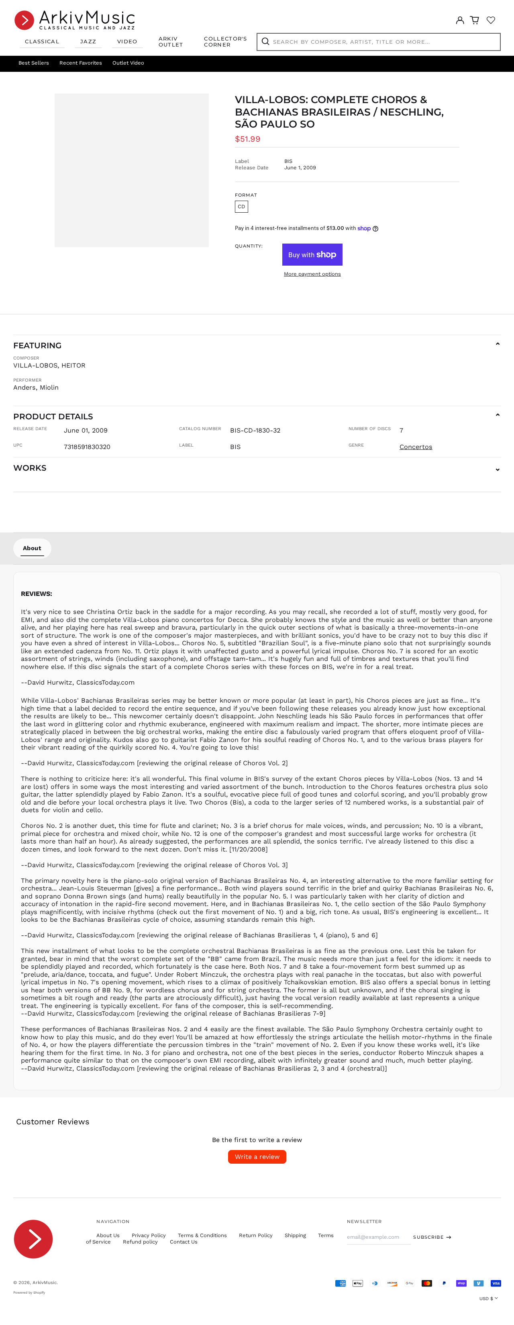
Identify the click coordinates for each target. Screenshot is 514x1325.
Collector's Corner (225, 41)
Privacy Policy (149, 1235)
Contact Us (184, 1242)
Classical (42, 41)
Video (127, 41)
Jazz (88, 41)
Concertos (416, 447)
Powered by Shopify (29, 1292)
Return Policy (256, 1235)
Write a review (257, 1156)
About (32, 548)
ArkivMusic (45, 1282)
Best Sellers (33, 63)
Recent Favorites (80, 63)
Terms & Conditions (202, 1235)
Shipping (295, 1235)
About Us (108, 1235)
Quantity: (249, 246)
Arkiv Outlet (171, 41)
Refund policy (140, 1242)
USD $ (486, 1298)
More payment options (312, 274)
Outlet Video (128, 63)
